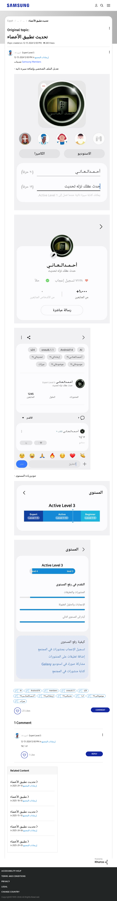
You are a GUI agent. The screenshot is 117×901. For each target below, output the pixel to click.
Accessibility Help (11, 871)
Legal (4, 887)
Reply (94, 754)
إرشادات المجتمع (42, 57)
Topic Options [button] (104, 28)
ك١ (82, 696)
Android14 (35, 690)
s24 (85, 690)
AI (21, 690)
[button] (105, 52)
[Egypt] (18, 5)
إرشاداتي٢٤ (49, 696)
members (53, 690)
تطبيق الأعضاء (18, 796)
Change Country (10, 892)
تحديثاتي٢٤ (67, 696)
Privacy (5, 881)
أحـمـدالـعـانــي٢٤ (27, 696)
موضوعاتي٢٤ (98, 696)
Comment (100, 710)
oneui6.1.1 (70, 690)
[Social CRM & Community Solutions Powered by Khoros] (101, 861)
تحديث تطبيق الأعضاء (23, 782)
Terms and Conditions (13, 876)
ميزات (22, 701)
